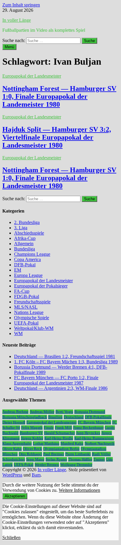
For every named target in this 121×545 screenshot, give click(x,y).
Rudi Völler (101, 454)
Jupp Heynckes (88, 433)
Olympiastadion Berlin (61, 449)
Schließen (11, 537)
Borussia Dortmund (89, 411)
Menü (9, 47)
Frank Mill (63, 427)
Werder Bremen (47, 464)
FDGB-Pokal (26, 296)
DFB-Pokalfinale (98, 417)
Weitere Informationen (79, 490)
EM (17, 270)
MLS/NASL (26, 307)
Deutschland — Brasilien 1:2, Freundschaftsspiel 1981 (64, 356)
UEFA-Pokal (26, 322)
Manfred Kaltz (71, 443)
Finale (49, 427)
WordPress (12, 474)
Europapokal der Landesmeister (31, 75)
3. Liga (20, 227)
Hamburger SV (31, 433)
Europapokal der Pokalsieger (41, 285)
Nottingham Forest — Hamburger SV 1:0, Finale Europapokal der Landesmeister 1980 (59, 178)
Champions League (32, 254)
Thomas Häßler (80, 459)
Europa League (28, 275)
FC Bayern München (94, 422)
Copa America (27, 259)
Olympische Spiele (31, 317)
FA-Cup (21, 291)
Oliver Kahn (12, 449)
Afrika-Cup (25, 238)
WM (18, 333)
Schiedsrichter (13, 459)
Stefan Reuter (56, 459)
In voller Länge (16, 20)
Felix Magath (32, 427)
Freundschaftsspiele (32, 301)
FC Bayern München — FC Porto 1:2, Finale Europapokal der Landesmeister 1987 (56, 380)
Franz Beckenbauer (88, 427)
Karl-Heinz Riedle (58, 438)
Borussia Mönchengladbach (24, 417)
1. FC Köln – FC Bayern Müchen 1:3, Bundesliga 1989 (66, 361)
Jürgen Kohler (32, 438)
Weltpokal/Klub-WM (33, 328)
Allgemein (23, 243)
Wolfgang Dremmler (76, 464)
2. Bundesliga (27, 222)
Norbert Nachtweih (100, 443)
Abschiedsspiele (29, 232)
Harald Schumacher (59, 433)
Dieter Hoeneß (13, 422)
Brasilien (55, 417)
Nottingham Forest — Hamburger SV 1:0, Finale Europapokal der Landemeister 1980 (59, 96)
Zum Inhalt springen (21, 4)
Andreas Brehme (15, 411)
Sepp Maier (35, 459)
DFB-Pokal (25, 264)
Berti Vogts (64, 411)
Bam (36, 474)
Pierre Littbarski (78, 454)
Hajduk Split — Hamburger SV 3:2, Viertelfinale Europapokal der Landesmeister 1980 (56, 137)
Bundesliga (24, 248)
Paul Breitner (53, 454)
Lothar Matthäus (46, 443)
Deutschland (74, 417)
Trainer (99, 459)
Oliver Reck (32, 449)
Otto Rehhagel (30, 454)
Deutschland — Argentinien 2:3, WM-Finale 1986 (60, 388)
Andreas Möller (42, 411)
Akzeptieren (15, 496)
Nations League (28, 312)
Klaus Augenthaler (17, 443)
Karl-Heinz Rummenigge (94, 438)
